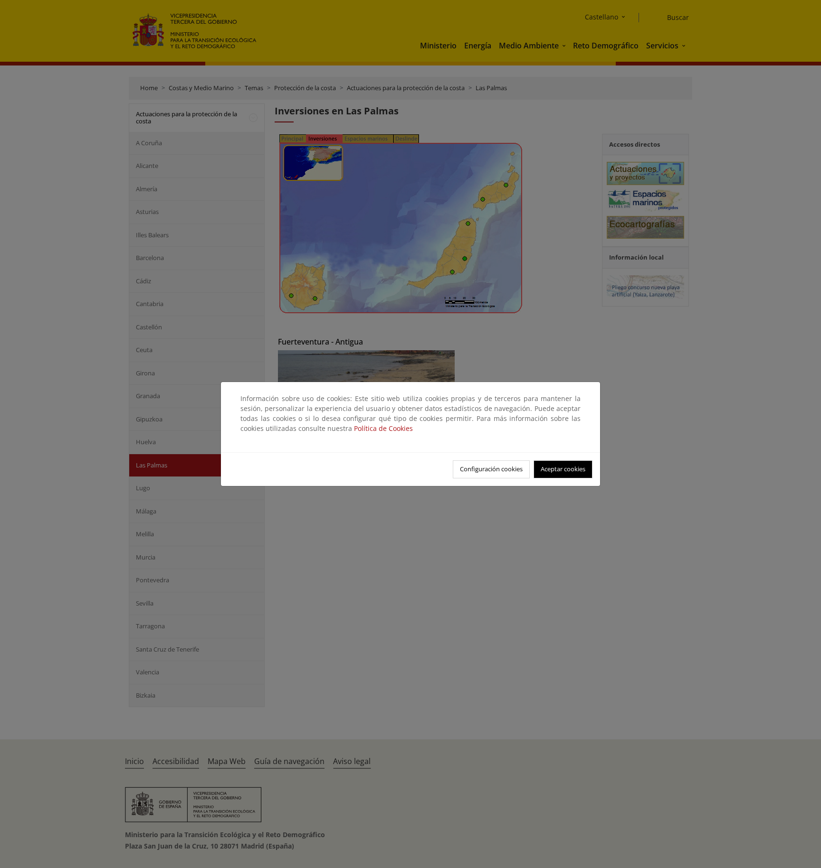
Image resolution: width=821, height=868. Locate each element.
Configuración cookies (491, 469)
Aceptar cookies (563, 469)
